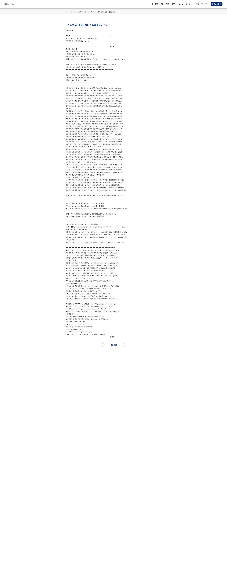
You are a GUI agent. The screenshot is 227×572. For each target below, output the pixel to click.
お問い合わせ (216, 4)
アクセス (189, 4)
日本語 (197, 4)
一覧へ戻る (113, 345)
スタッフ (180, 4)
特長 (162, 4)
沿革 (173, 4)
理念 (167, 4)
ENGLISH (204, 4)
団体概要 (155, 4)
